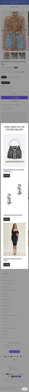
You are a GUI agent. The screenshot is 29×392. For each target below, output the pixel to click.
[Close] (26, 124)
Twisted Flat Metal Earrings (12, 215)
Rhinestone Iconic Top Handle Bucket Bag (13, 170)
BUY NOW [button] (7, 175)
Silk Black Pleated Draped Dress (12, 259)
